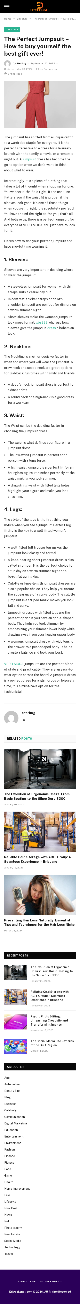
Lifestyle (12, 29)
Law (7, 1195)
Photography (13, 1227)
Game (8, 1175)
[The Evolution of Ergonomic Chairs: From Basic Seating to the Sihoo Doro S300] (40, 769)
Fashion (9, 1149)
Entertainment (14, 1136)
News (8, 1214)
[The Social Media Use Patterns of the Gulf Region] (15, 1046)
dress (51, 328)
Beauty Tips (12, 1090)
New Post (10, 1208)
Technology (12, 1247)
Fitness (9, 1162)
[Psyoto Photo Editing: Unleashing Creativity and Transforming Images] (15, 1021)
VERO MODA (14, 664)
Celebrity (10, 1110)
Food (7, 1169)
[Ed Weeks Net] (40, 6)
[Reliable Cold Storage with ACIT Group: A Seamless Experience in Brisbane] (40, 832)
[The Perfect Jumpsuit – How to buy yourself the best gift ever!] (40, 104)
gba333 (42, 322)
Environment (12, 1143)
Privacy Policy (51, 1281)
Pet (6, 1221)
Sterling (21, 63)
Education (11, 1130)
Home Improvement (17, 1188)
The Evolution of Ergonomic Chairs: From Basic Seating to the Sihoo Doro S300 (52, 971)
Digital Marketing (15, 1123)
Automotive (12, 1084)
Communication (14, 1117)
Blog (7, 1097)
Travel (8, 1253)
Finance (9, 1156)
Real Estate (12, 1234)
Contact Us (27, 1281)
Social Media (12, 1240)
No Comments (48, 69)
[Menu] (6, 6)
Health (8, 1182)
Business (10, 1103)
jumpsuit (29, 159)
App (7, 1077)
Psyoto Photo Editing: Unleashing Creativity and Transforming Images (49, 1020)
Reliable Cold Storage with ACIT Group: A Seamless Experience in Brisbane (50, 996)
